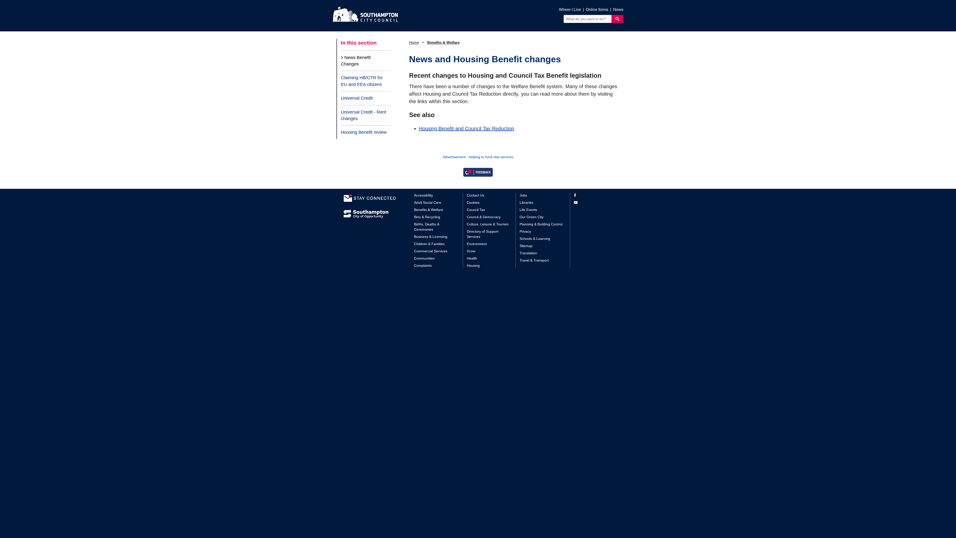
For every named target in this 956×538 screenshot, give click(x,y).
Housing (473, 266)
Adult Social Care (427, 202)
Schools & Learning (535, 239)
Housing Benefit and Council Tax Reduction (466, 128)
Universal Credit (357, 98)
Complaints (423, 266)
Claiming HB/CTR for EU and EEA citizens (362, 81)
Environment (477, 244)
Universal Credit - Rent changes (363, 115)
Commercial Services (430, 251)
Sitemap (526, 246)
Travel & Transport (534, 260)
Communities (424, 258)
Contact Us (475, 195)
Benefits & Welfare (443, 42)
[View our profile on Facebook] (593, 195)
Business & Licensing (430, 237)
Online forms (597, 9)
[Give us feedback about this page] (478, 172)
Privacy (525, 231)
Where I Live (570, 9)
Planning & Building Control (541, 224)
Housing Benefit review (364, 132)
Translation (528, 253)
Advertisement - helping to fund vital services (478, 157)
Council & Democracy (484, 217)
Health (472, 258)
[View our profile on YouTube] (593, 202)
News (618, 9)
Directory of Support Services (482, 234)
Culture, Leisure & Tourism (488, 224)
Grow (471, 251)
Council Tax (476, 210)
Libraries (526, 202)
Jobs (523, 195)
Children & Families (429, 244)
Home (414, 42)
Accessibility (423, 195)
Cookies (473, 202)
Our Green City (531, 217)
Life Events (528, 210)
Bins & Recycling (427, 217)
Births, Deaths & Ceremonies (426, 226)
